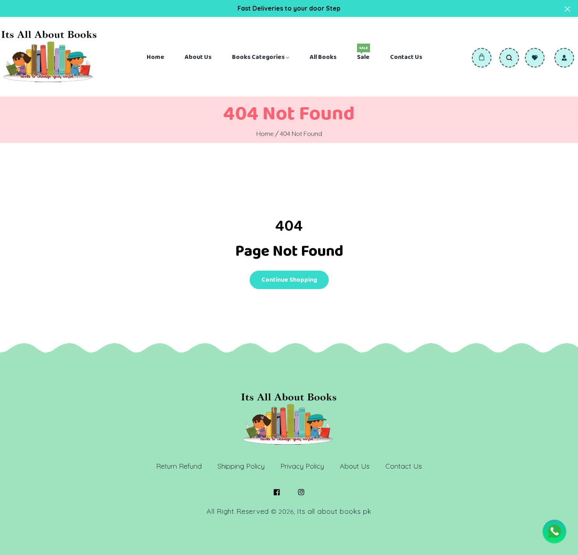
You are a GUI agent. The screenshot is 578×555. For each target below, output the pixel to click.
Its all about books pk (334, 511)
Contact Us (403, 466)
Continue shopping (289, 280)
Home (265, 133)
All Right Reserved (237, 511)
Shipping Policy (241, 466)
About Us (355, 466)
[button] (481, 58)
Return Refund (179, 466)
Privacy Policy (302, 466)
